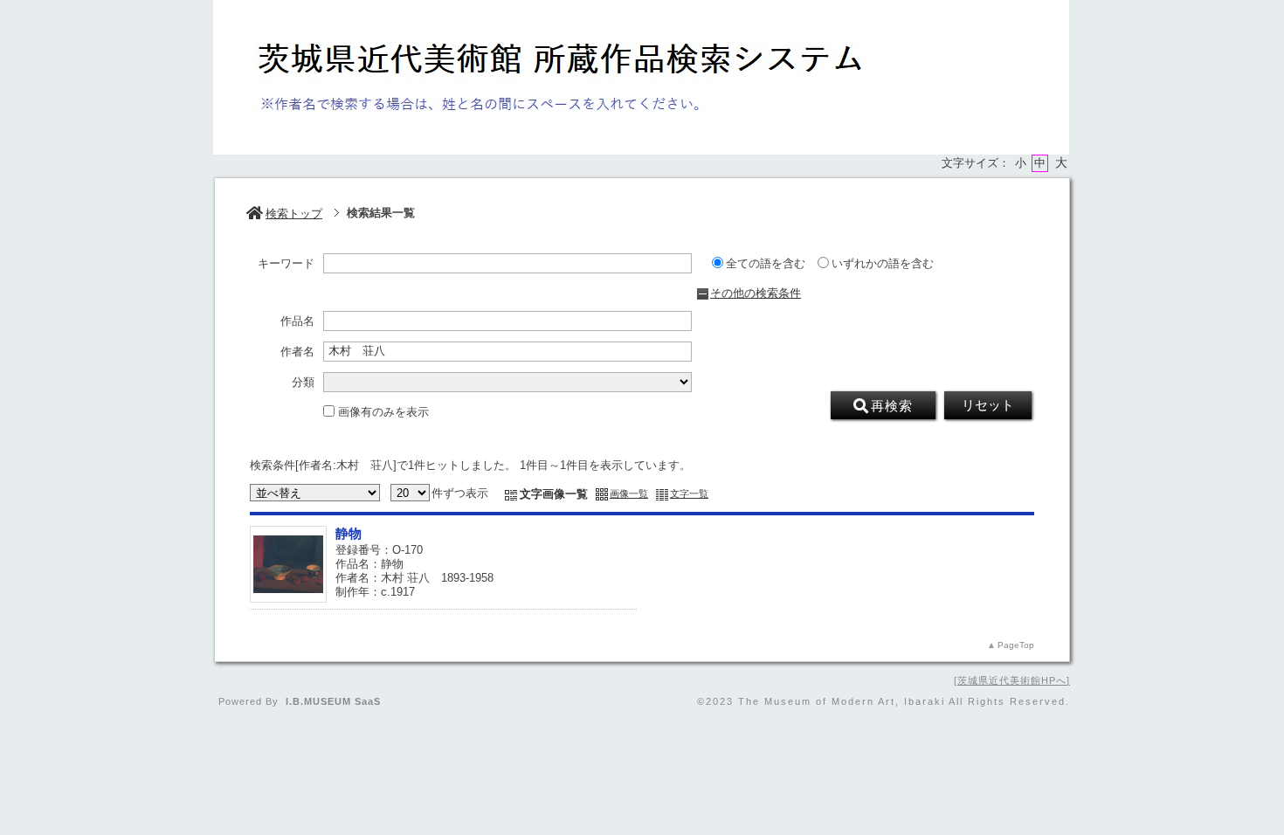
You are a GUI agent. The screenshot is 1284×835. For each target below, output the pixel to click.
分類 (303, 382)
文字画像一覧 (554, 493)
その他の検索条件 (755, 293)
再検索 (892, 406)
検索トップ (294, 213)
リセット (988, 405)
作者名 (297, 352)
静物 (348, 533)
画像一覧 (629, 493)
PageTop (1016, 645)
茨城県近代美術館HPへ (1012, 680)
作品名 (297, 321)
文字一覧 (689, 493)
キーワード (286, 264)
